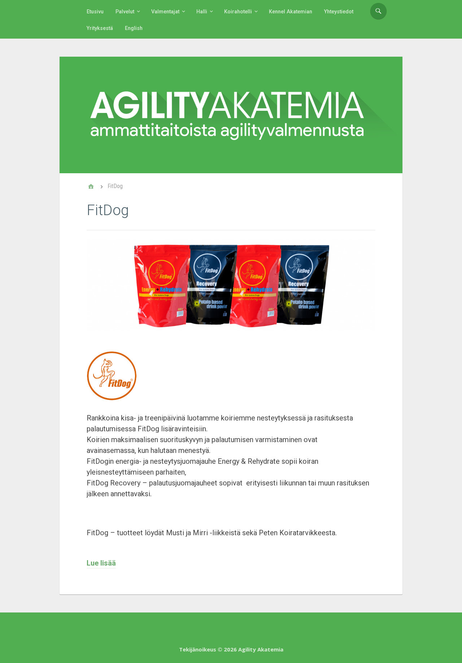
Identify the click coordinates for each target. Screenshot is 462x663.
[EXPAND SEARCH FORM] (378, 11)
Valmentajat (165, 12)
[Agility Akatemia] (231, 115)
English (134, 28)
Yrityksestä (100, 28)
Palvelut (125, 12)
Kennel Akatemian (290, 12)
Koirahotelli (238, 12)
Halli (201, 12)
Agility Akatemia (260, 649)
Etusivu (95, 12)
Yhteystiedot (338, 12)
